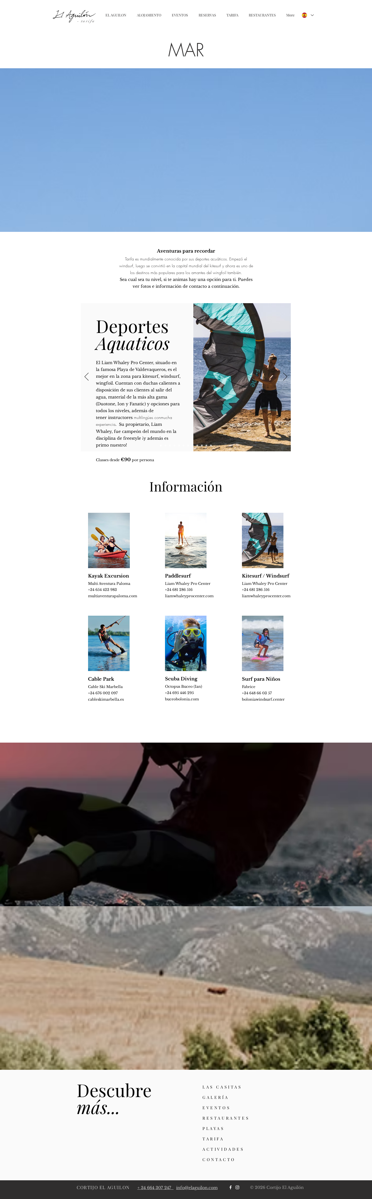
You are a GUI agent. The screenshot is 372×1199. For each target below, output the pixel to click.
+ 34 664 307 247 (155, 1187)
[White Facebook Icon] (230, 1187)
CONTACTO (219, 1159)
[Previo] (87, 377)
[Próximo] (285, 377)
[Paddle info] (170, 445)
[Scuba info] (188, 445)
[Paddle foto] (174, 445)
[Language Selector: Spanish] (307, 15)
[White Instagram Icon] (237, 1187)
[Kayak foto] (183, 445)
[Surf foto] (211, 445)
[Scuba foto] (193, 445)
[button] (116, 15)
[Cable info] (197, 445)
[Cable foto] (202, 445)
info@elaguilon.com (197, 1187)
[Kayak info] (179, 445)
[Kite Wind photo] (165, 445)
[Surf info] (206, 445)
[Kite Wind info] (161, 445)
